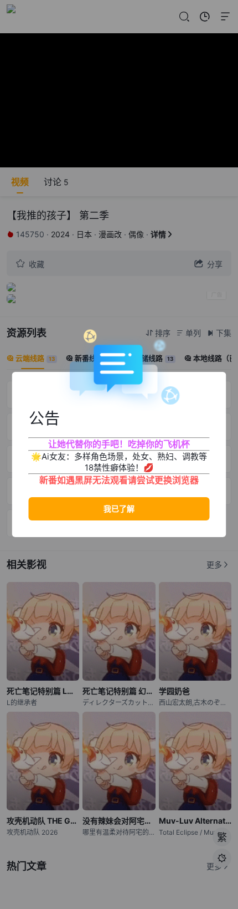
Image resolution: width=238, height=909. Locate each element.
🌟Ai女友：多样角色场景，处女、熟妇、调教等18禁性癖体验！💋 (119, 462)
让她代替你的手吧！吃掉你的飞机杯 (119, 444)
